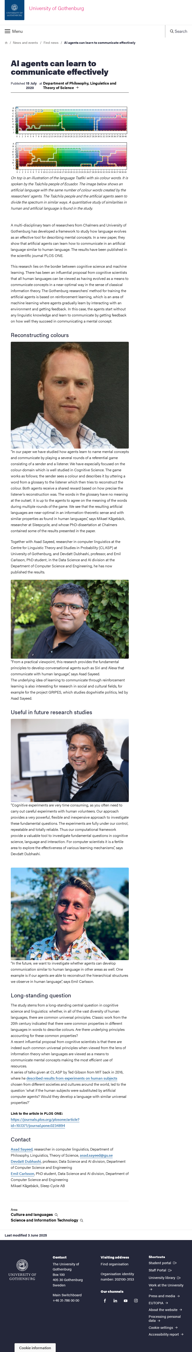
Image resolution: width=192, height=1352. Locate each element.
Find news (51, 42)
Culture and (32, 1214)
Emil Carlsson (22, 1173)
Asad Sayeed (22, 1149)
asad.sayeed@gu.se (96, 1155)
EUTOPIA (156, 1302)
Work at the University (166, 1284)
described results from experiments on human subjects (71, 1078)
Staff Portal (161, 1269)
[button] (82, 31)
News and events (25, 42)
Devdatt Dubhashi (26, 1161)
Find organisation (115, 1263)
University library (165, 1277)
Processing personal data (165, 1318)
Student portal (163, 1262)
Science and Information (45, 1220)
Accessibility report (164, 1334)
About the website (163, 1309)
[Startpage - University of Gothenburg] (22, 1270)
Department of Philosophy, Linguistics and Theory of (79, 85)
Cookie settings (161, 1327)
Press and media (162, 1295)
